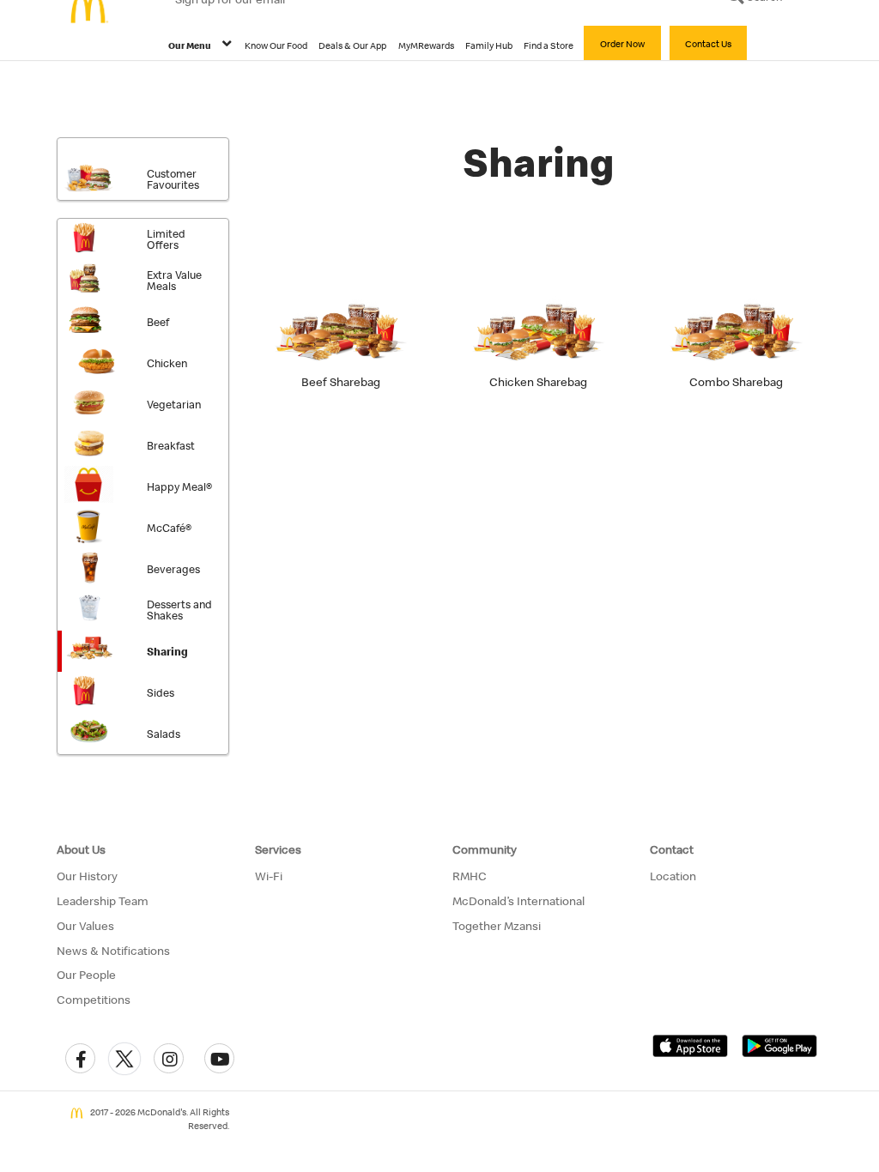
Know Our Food (276, 45)
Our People (86, 974)
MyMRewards (426, 45)
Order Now (622, 44)
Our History (87, 876)
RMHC (469, 876)
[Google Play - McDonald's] (779, 1045)
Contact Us (708, 44)
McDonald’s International (518, 901)
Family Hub (488, 45)
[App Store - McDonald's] (690, 1045)
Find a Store (548, 45)
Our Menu (189, 45)
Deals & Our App (352, 45)
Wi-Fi (268, 876)
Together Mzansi (496, 925)
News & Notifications (113, 950)
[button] (80, 1058)
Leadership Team (103, 901)
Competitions (93, 999)
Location (673, 876)
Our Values (85, 925)
